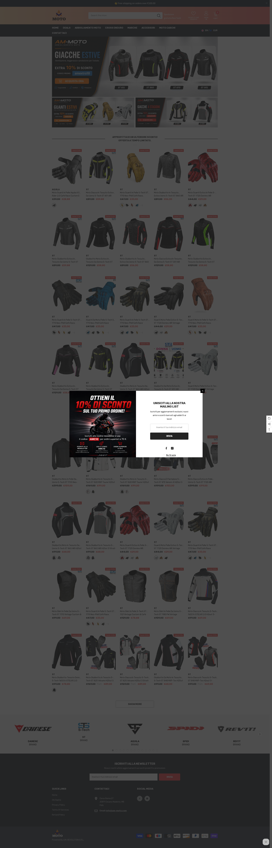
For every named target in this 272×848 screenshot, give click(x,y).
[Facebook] (166, 448)
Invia (169, 436)
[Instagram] (172, 448)
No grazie (171, 455)
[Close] (202, 391)
